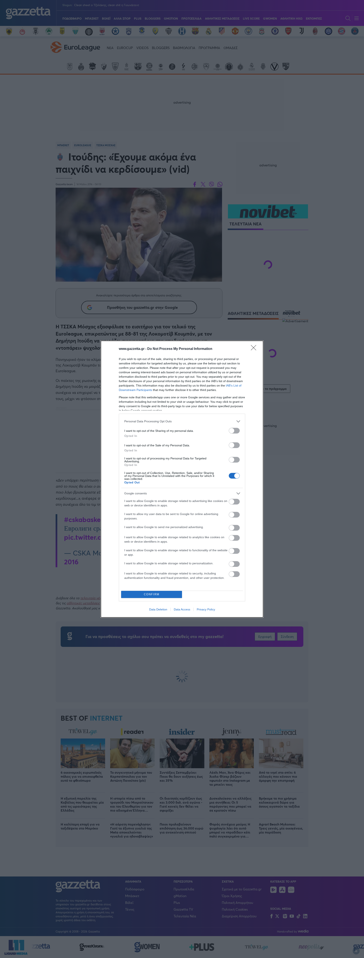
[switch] (234, 431)
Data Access (182, 609)
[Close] (255, 349)
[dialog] (182, 479)
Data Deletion (158, 609)
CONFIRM (151, 594)
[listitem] (182, 421)
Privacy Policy (206, 609)
